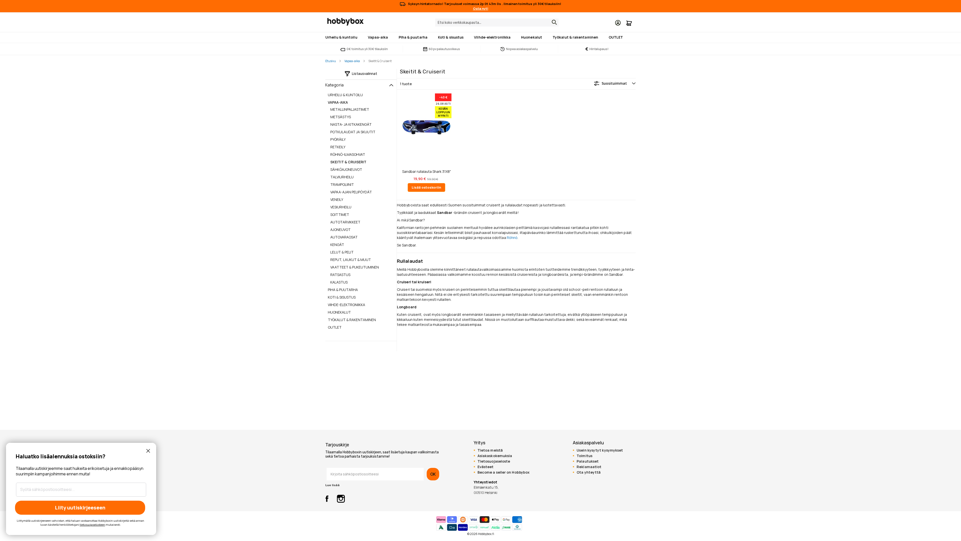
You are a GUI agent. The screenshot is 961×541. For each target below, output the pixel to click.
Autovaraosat (344, 237)
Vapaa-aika (352, 61)
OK (433, 474)
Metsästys (340, 116)
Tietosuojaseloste (493, 461)
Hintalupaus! (597, 49)
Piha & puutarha (343, 289)
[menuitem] (342, 37)
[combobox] (497, 23)
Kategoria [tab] (334, 85)
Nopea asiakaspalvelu (522, 49)
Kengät (337, 244)
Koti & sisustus (342, 297)
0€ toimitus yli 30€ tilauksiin (367, 49)
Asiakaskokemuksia (494, 456)
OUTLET (335, 327)
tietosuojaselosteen (92, 524)
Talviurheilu (342, 177)
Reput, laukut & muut (350, 259)
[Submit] (553, 22)
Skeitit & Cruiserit (348, 162)
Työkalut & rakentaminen (352, 319)
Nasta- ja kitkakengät (351, 124)
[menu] (480, 37)
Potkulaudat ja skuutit (352, 131)
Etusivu (330, 61)
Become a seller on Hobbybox (503, 472)
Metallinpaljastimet (349, 109)
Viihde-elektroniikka (346, 304)
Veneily (336, 199)
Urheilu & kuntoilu (345, 94)
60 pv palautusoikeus (444, 49)
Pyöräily (338, 139)
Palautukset (588, 461)
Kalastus (339, 282)
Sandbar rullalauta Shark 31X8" (426, 171)
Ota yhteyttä (589, 472)
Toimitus (584, 456)
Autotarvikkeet (345, 222)
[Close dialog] (148, 451)
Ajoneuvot (340, 229)
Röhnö (512, 237)
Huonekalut (339, 312)
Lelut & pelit (342, 252)
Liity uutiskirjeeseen (80, 507)
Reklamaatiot (589, 467)
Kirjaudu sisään (618, 23)
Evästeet (485, 467)
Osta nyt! (480, 8)
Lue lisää (332, 485)
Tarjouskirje (337, 445)
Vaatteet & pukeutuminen (354, 267)
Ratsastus (340, 274)
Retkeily (337, 147)
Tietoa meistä (490, 450)
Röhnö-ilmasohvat (347, 154)
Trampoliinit (342, 184)
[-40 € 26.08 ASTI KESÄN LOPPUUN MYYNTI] (426, 159)
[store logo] (345, 22)
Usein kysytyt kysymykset (600, 450)
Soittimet (339, 214)
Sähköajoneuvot (346, 169)
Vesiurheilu (340, 207)
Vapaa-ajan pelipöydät (351, 192)
